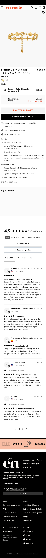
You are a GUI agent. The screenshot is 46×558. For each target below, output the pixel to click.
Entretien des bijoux (9, 182)
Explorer (2, 7)
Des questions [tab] (23, 258)
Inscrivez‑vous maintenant (23, 3)
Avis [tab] (6, 258)
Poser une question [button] (24, 250)
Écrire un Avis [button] (24, 243)
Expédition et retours (9, 165)
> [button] (31, 429)
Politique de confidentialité (15, 490)
